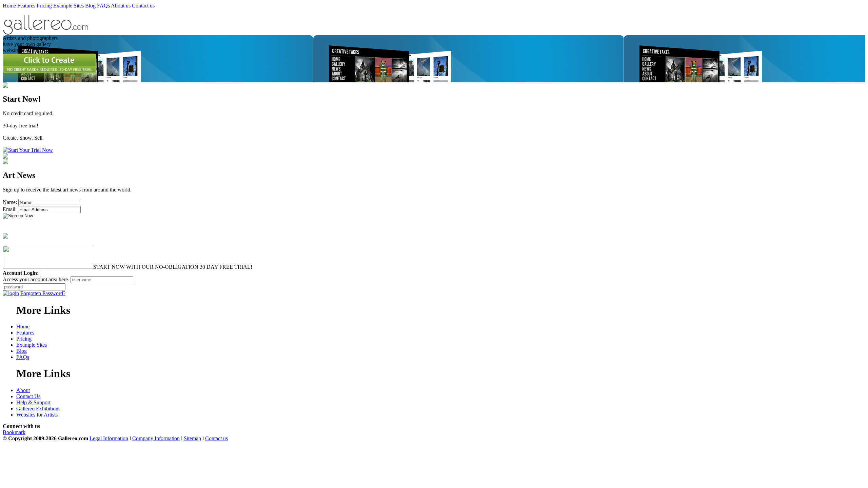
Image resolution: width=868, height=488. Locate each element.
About (23, 390)
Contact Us (28, 396)
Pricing (44, 5)
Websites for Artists (37, 415)
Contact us (143, 5)
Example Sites (68, 5)
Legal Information (109, 438)
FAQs (103, 5)
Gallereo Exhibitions (38, 408)
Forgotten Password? (42, 293)
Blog (90, 5)
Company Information (156, 438)
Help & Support (33, 402)
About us (121, 5)
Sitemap (192, 438)
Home (9, 5)
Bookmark (14, 432)
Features (26, 5)
